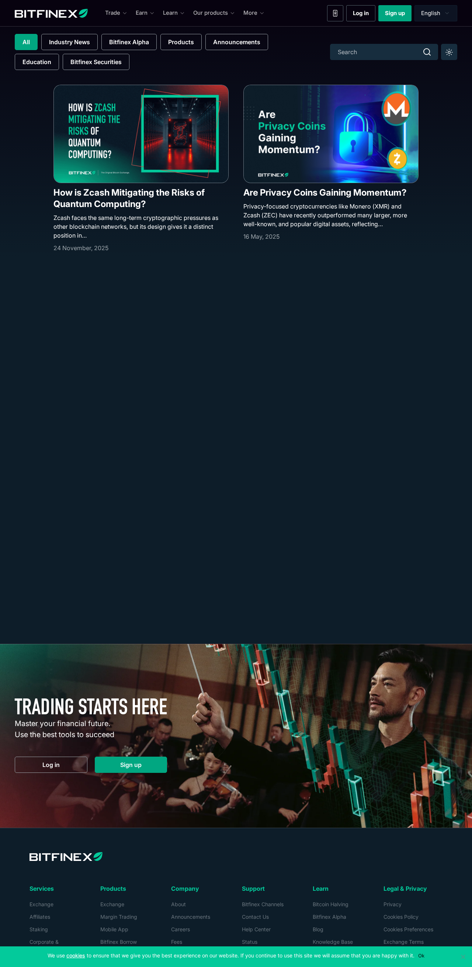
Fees (176, 942)
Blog (318, 929)
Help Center (256, 929)
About (178, 904)
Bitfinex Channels (263, 904)
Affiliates (40, 917)
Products (181, 42)
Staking (39, 929)
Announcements (236, 42)
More (250, 12)
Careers (180, 929)
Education (36, 62)
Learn (170, 12)
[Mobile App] (335, 13)
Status (249, 942)
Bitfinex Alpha (129, 42)
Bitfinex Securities (96, 62)
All (26, 42)
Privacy (393, 904)
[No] (462, 956)
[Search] (427, 52)
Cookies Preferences (408, 929)
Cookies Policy (401, 917)
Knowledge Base (333, 942)
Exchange (41, 904)
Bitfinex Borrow (118, 942)
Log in (364, 15)
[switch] (449, 52)
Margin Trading (118, 917)
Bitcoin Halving (330, 904)
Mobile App (114, 929)
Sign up (398, 15)
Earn (142, 12)
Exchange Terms (404, 942)
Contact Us (255, 917)
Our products (210, 12)
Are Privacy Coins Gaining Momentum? (325, 192)
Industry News (69, 42)
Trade (112, 12)
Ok (421, 956)
